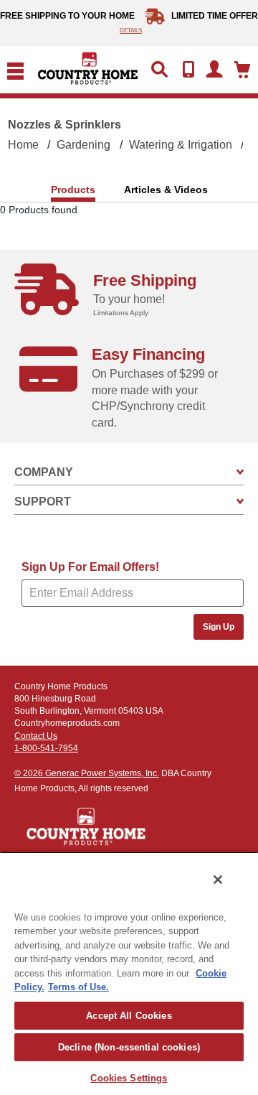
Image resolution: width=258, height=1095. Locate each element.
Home (23, 145)
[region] (129, 973)
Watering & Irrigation (180, 145)
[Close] (218, 879)
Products (73, 189)
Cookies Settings (128, 1078)
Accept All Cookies (128, 1015)
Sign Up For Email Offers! (90, 567)
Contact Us (35, 736)
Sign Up (218, 627)
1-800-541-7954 (46, 748)
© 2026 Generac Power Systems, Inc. (86, 773)
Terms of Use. (78, 987)
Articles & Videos (166, 189)
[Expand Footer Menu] (240, 472)
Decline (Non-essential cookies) (129, 1047)
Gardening (83, 145)
